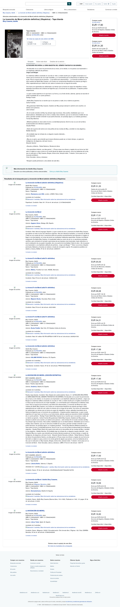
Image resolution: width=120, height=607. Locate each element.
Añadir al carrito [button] (104, 35)
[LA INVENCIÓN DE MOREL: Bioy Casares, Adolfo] (14, 511)
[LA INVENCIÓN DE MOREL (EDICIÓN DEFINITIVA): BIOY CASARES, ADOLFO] (14, 375)
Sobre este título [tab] (41, 61)
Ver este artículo (96, 22)
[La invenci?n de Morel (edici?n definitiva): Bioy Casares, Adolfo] (14, 258)
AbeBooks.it (66, 592)
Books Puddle (35, 328)
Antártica (34, 386)
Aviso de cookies (54, 578)
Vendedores (90, 9)
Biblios (33, 270)
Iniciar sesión (88, 4)
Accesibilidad (53, 581)
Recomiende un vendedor (37, 571)
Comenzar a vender (111, 9)
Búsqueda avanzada (9, 9)
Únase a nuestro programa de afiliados (38, 566)
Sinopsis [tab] (30, 61)
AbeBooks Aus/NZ (76, 592)
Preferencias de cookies (56, 575)
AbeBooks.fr (56, 592)
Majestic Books (36, 299)
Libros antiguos (48, 9)
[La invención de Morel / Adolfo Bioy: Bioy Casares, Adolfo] (14, 479)
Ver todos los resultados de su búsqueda (60, 546)
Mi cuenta (12, 569)
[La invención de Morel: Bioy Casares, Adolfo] (14, 212)
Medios (52, 566)
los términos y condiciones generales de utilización (79, 601)
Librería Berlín (35, 463)
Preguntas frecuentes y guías (77, 563)
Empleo (52, 569)
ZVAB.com (97, 592)
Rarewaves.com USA (37, 194)
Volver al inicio (60, 555)
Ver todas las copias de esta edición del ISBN (40, 39)
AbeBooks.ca (88, 592)
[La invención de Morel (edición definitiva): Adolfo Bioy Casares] (14, 346)
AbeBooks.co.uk (35, 592)
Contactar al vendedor (31, 205)
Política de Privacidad (55, 572)
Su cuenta (98, 4)
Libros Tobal (35, 522)
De (32, 43)
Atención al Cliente (75, 566)
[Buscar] (69, 3)
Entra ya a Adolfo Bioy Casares (59, 171)
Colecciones (29, 9)
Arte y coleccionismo (70, 9)
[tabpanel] (57, 113)
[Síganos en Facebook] (91, 563)
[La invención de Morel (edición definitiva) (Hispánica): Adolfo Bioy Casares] (14, 183)
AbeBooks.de (46, 592)
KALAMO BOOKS (36, 357)
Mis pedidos (13, 572)
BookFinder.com (60, 596)
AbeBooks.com (23, 592)
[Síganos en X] (91, 566)
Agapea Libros (35, 223)
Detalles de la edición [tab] (57, 61)
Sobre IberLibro (54, 563)
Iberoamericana (36, 491)
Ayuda (114, 4)
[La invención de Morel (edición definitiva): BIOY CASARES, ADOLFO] (14, 452)
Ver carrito (12, 575)
